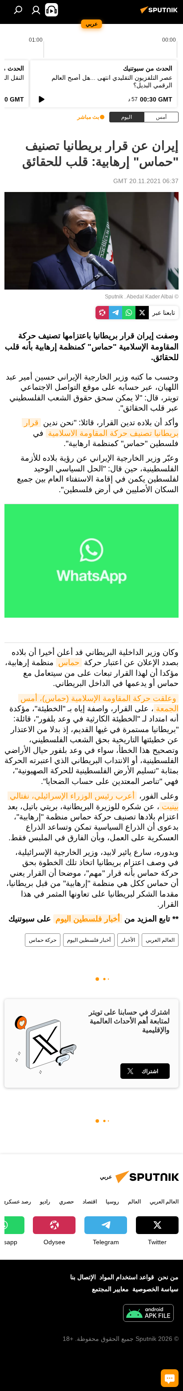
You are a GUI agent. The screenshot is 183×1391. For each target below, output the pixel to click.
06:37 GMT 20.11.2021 (146, 180)
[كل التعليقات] (170, 1378)
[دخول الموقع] (36, 10)
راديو (45, 1202)
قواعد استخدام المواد (126, 1277)
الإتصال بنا (83, 1277)
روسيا (112, 1202)
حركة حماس (42, 940)
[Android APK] (148, 1314)
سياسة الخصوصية (155, 1289)
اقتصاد (90, 1202)
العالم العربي (160, 940)
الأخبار (128, 940)
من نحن (168, 1277)
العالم (134, 1202)
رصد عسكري (16, 1202)
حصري (66, 1202)
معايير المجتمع (110, 1289)
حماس (69, 662)
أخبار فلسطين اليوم (88, 918)
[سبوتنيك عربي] (160, 13)
